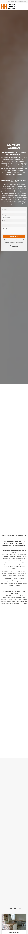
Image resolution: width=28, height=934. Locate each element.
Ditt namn (4, 209)
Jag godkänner (15, 246)
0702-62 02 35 (11, 1)
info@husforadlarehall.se (21, 1)
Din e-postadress (6, 215)
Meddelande (5, 225)
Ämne (3, 220)
